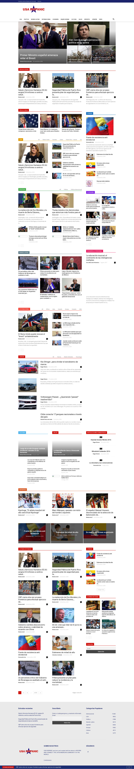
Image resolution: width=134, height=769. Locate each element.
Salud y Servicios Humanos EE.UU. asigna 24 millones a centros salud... (32, 92)
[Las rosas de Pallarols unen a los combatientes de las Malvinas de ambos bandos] (22, 462)
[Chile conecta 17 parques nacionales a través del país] (28, 423)
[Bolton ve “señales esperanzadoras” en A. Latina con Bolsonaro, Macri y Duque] (56, 229)
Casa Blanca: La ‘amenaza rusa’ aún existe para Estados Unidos (49, 131)
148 (101, 460)
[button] (113, 19)
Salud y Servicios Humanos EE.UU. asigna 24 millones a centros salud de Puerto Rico (31, 714)
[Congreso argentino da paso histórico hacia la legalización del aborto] (56, 462)
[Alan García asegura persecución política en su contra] (91, 33)
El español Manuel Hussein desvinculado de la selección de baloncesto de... (99, 512)
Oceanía (74, 309)
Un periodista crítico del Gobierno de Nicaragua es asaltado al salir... (26, 273)
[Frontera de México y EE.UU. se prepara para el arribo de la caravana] (104, 54)
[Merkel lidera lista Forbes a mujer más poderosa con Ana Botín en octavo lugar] (56, 238)
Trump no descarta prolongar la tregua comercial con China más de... (38, 238)
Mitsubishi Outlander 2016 (101, 451)
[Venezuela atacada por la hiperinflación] (109, 215)
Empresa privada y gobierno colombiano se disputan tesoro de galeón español (36, 470)
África (47, 309)
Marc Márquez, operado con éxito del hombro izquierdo (66, 511)
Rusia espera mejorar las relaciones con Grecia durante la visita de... (72, 315)
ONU (80, 309)
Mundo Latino (35, 19)
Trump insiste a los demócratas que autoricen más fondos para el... (67, 211)
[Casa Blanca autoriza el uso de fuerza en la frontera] (79, 54)
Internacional (46, 19)
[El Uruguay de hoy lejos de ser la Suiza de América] (93, 231)
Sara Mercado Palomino (92, 262)
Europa (67, 309)
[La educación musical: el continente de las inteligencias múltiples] (101, 280)
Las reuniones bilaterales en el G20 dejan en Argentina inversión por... (27, 291)
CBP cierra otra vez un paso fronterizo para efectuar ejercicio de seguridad (30, 725)
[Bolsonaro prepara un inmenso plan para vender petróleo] (93, 215)
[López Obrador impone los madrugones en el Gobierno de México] (72, 263)
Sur (81, 139)
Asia (54, 309)
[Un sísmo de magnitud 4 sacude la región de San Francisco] (109, 624)
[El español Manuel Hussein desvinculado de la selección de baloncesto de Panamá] (101, 500)
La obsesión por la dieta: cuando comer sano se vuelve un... (106, 173)
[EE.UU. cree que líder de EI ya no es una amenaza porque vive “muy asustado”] (56, 176)
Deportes (87, 19)
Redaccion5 (21, 97)
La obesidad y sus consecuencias (101, 463)
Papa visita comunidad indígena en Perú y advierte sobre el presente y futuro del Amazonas (37, 479)
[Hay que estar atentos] (89, 183)
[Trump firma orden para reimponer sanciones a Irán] (28, 121)
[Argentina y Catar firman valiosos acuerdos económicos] (109, 230)
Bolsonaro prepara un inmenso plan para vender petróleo (92, 221)
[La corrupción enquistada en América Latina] (109, 200)
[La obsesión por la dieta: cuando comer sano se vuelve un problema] (90, 173)
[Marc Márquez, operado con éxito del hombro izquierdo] (67, 500)
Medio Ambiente (68, 357)
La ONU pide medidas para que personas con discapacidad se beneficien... (72, 333)
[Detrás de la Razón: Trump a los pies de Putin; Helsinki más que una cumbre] (72, 121)
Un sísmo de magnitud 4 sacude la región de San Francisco (108, 632)
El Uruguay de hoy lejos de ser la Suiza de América (92, 238)
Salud (80, 19)
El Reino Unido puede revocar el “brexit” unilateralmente (31, 335)
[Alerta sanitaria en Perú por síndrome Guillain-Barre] (56, 478)
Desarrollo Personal (31, 1)
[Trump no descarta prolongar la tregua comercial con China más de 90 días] (22, 238)
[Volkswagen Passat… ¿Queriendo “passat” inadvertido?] (27, 402)
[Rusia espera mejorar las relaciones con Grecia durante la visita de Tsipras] (56, 316)
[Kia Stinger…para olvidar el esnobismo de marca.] (28, 367)
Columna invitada (62, 535)
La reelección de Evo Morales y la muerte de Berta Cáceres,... (32, 211)
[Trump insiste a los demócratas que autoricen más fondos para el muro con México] (67, 200)
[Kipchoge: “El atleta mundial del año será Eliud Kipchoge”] (33, 500)
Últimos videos (23, 110)
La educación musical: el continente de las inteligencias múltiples (99, 257)
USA (21, 19)
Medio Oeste (46, 139)
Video (100, 19)
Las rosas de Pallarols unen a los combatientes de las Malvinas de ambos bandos (36, 461)
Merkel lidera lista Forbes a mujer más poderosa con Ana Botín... (72, 238)
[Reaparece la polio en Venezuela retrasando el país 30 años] (56, 471)
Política (26, 19)
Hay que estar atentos (103, 181)
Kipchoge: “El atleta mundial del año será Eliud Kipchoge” (31, 511)
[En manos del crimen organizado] (90, 165)
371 (101, 448)
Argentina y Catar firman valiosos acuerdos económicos (108, 237)
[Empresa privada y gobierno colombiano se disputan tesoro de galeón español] (22, 471)
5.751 (35, 692)
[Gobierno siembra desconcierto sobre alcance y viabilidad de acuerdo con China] (56, 165)
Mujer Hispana (65, 19)
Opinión (94, 19)
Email (53, 715)
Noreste (55, 139)
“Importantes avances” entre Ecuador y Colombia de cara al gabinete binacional (72, 294)
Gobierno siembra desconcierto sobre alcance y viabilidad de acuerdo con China (40, 767)
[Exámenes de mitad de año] (90, 156)
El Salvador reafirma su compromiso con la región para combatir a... (48, 296)
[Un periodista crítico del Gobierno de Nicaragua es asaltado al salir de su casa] (28, 263)
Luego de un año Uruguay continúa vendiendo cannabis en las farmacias (32, 450)
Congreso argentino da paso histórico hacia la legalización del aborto (70, 461)
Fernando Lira (90, 142)
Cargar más (101, 589)
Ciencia (39, 1)
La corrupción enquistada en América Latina (108, 207)
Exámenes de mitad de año (105, 154)
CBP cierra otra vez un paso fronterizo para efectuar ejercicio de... (100, 92)
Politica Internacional (76, 189)
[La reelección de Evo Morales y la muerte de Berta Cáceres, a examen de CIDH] (33, 200)
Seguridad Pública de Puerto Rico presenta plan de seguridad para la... (66, 92)
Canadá (60, 309)
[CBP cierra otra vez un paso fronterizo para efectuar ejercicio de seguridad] (101, 80)
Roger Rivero (44, 367)
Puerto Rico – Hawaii (71, 139)
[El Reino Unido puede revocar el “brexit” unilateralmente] (22, 229)
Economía (56, 19)
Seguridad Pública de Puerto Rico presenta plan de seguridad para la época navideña (32, 720)
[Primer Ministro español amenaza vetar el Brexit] (42, 35)
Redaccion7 (21, 515)
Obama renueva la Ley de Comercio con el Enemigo (93, 632)
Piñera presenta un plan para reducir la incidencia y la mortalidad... (49, 273)
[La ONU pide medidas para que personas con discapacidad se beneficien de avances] (56, 333)
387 (101, 437)
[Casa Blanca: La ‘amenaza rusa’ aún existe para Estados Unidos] (50, 121)
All (39, 139)
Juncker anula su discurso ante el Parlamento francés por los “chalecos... (72, 342)
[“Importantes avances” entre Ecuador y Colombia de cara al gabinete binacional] (72, 285)
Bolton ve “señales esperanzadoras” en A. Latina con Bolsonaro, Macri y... (71, 228)
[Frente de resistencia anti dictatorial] (101, 126)
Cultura (73, 19)
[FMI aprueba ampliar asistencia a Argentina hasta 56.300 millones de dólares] (109, 605)
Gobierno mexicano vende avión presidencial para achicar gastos (93, 206)
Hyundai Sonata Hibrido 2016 (101, 440)
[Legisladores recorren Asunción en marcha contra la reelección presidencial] (93, 605)
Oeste (61, 139)
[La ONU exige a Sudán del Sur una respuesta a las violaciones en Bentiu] (56, 325)
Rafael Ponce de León (26, 61)
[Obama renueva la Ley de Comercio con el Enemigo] (93, 624)
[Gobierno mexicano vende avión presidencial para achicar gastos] (93, 199)
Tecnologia (79, 357)
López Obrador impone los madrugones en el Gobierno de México (71, 273)
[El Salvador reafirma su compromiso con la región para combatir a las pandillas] (50, 285)
